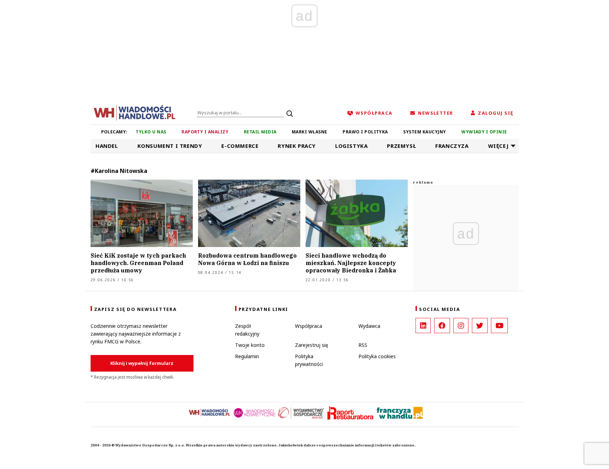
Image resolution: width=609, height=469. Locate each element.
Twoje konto (250, 345)
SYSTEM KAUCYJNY (424, 132)
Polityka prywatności (309, 360)
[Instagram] (460, 325)
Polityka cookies (377, 356)
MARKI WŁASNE (309, 132)
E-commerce (239, 145)
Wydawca (369, 326)
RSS (362, 345)
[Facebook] (442, 325)
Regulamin (247, 356)
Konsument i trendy (169, 145)
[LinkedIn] (423, 325)
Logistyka (351, 145)
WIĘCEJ (498, 145)
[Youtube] (499, 325)
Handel (107, 145)
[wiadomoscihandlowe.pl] (135, 112)
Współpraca (308, 326)
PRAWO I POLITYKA (365, 132)
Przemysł (401, 145)
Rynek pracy (297, 145)
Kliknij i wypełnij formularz (141, 363)
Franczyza (451, 145)
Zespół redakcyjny (247, 330)
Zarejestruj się (311, 345)
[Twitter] (480, 325)
